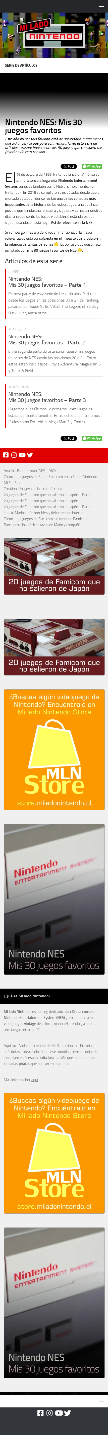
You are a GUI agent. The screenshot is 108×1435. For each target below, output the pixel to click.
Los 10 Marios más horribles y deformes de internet (44, 513)
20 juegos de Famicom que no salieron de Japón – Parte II (48, 507)
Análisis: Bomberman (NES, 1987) (30, 470)
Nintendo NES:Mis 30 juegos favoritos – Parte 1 (47, 282)
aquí (34, 1080)
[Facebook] (6, 455)
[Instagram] (14, 455)
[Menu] (101, 6)
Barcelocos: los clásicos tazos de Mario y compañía (42, 525)
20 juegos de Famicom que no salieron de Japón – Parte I (48, 495)
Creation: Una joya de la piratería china (33, 489)
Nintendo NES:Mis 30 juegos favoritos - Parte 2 (46, 339)
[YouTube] (22, 455)
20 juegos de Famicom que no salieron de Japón (41, 501)
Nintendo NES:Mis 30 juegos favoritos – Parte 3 (47, 397)
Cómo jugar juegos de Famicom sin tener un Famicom (46, 519)
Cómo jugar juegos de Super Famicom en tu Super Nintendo (50, 476)
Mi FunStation (15, 483)
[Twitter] (30, 455)
